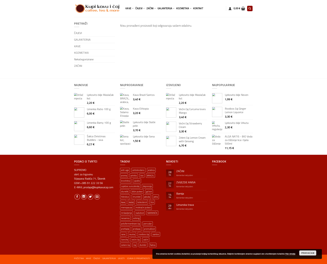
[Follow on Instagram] (84, 197)
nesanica (125, 218)
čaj (135, 245)
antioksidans (138, 170)
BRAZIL (150, 175)
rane (123, 234)
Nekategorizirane (84, 59)
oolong (136, 218)
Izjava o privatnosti (138, 258)
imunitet (137, 196)
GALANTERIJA (165, 8)
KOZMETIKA (182, 8)
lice (152, 202)
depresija (147, 186)
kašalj (131, 202)
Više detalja (290, 253)
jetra (156, 196)
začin (145, 239)
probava (136, 229)
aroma (124, 175)
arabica (151, 170)
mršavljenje (126, 213)
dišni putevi (137, 191)
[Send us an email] (97, 197)
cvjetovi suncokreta (130, 186)
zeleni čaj (125, 245)
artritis (134, 175)
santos (156, 234)
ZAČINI (150, 8)
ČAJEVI (139, 8)
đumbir (143, 245)
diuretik (124, 191)
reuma (132, 234)
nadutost (140, 213)
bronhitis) (125, 180)
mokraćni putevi (143, 207)
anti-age (125, 170)
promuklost (149, 229)
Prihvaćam (307, 252)
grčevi (149, 191)
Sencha (124, 239)
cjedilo (137, 180)
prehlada (125, 229)
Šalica (152, 245)
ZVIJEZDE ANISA (186, 182)
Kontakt (198, 8)
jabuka (147, 196)
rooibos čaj (144, 234)
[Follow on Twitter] (90, 197)
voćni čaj (136, 239)
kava (123, 202)
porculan (148, 223)
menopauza (126, 207)
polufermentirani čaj (130, 223)
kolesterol (142, 202)
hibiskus (125, 196)
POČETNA (79, 258)
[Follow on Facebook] (77, 197)
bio (142, 175)
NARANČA (152, 213)
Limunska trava (185, 204)
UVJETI (121, 258)
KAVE (128, 8)
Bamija (180, 193)
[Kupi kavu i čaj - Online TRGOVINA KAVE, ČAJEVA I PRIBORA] (97, 8)
